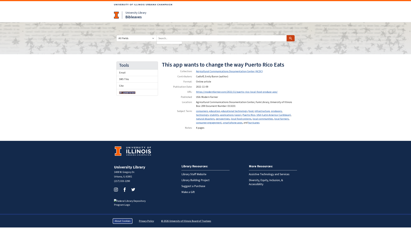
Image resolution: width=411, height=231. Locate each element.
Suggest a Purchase (193, 186)
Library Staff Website (193, 174)
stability (214, 115)
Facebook (124, 189)
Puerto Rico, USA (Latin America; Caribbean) (266, 115)
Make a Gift (188, 192)
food (250, 111)
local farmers (281, 119)
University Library (135, 13)
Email (122, 72)
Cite (121, 86)
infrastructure (262, 111)
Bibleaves (133, 17)
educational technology (234, 111)
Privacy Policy (146, 221)
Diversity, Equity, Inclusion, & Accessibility (266, 182)
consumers (202, 111)
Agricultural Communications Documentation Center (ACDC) (229, 71)
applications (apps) (230, 115)
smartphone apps (232, 122)
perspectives (223, 119)
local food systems (241, 119)
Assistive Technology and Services (269, 174)
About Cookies (123, 221)
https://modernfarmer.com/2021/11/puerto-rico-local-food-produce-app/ (237, 92)
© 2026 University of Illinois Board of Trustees (186, 221)
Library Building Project (195, 180)
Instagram (116, 189)
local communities (263, 119)
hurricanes (254, 122)
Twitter (133, 189)
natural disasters (205, 119)
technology (202, 115)
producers (276, 111)
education (214, 111)
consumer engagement (209, 122)
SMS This (124, 79)
